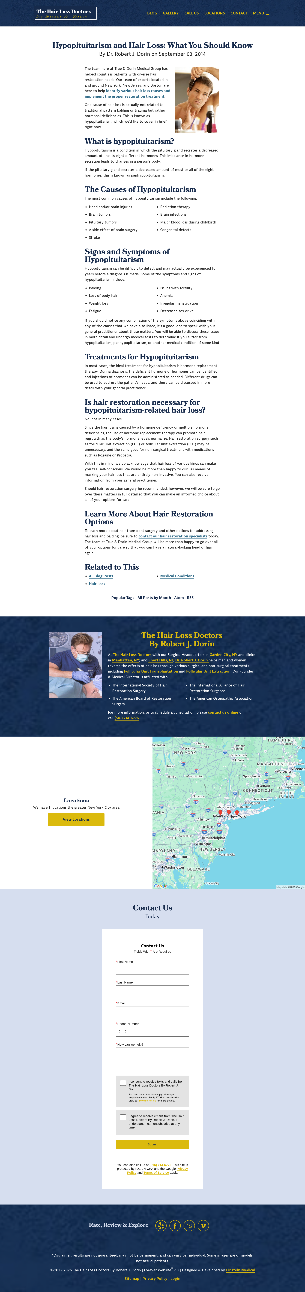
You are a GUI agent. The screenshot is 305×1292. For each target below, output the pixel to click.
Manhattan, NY (125, 660)
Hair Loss (97, 584)
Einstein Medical (240, 1270)
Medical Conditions (177, 576)
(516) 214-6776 (160, 1165)
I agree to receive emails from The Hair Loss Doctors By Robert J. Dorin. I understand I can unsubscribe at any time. (156, 1121)
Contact (239, 13)
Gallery (171, 13)
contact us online (223, 712)
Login (175, 1278)
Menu (258, 13)
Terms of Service (156, 1172)
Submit (152, 1144)
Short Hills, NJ (160, 660)
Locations (214, 13)
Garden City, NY (224, 654)
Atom (179, 597)
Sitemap (132, 1278)
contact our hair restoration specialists (173, 536)
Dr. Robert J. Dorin (192, 660)
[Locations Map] (228, 812)
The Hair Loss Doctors (132, 654)
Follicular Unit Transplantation (151, 671)
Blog (152, 13)
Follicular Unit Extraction (208, 671)
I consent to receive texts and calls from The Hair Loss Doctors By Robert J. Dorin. (156, 1091)
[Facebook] (175, 1225)
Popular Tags (122, 597)
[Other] (161, 1225)
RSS (190, 597)
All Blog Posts (101, 576)
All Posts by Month (154, 597)
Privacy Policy (147, 1100)
